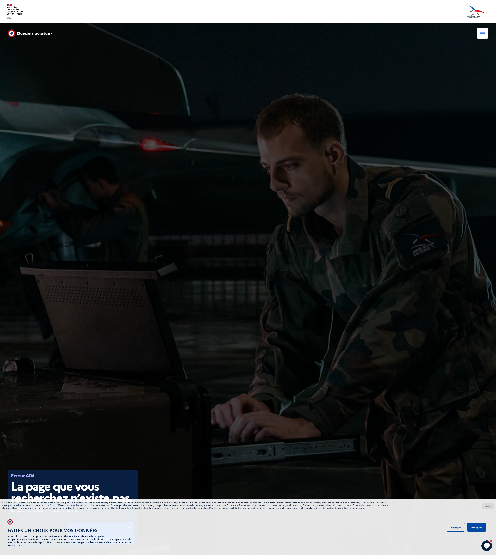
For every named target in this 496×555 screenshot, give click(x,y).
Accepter (476, 527)
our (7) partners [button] (19, 502)
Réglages (456, 527)
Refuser (487, 506)
